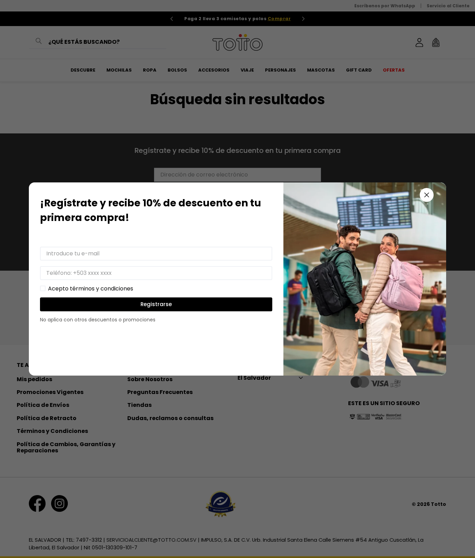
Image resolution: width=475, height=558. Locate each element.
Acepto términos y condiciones (90, 289)
